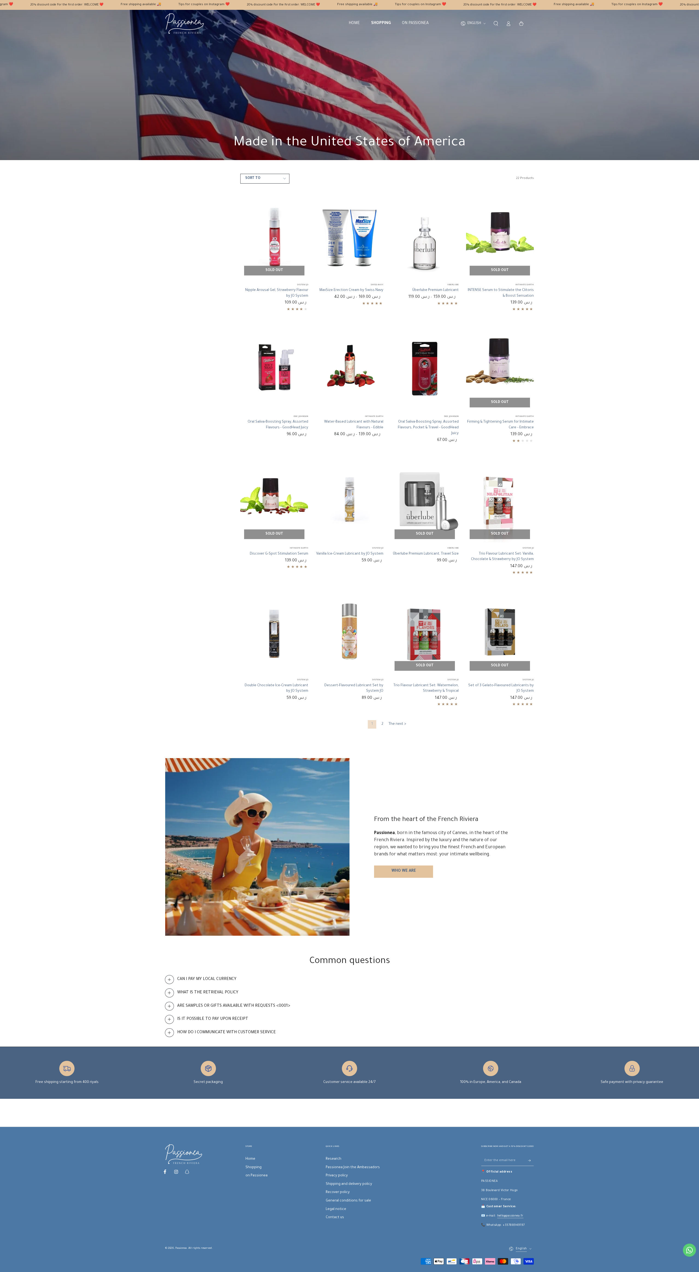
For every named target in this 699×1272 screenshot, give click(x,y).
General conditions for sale (348, 1201)
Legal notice (336, 1209)
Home (250, 1159)
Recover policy (338, 1192)
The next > (397, 724)
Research (333, 1159)
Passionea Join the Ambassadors (353, 1168)
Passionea (181, 1248)
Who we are (404, 871)
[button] (495, 23)
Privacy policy (337, 1176)
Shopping (253, 1168)
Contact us (335, 1218)
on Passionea (256, 1176)
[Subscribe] (531, 1160)
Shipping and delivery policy (349, 1184)
